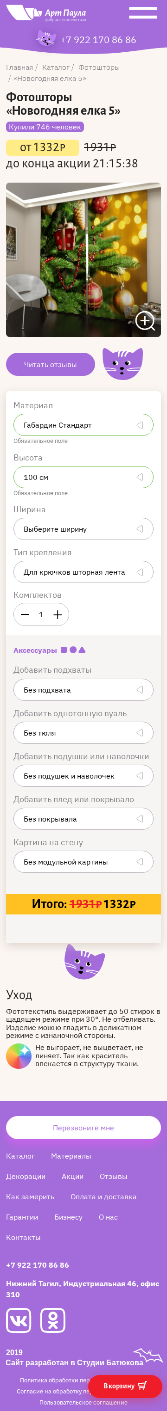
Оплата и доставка (104, 1196)
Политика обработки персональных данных (83, 1380)
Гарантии (22, 1216)
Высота (29, 457)
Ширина (30, 509)
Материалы (71, 1155)
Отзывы (114, 1176)
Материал (34, 405)
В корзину (119, 1386)
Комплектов (37, 594)
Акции (73, 1176)
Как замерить (30, 1196)
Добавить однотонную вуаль (70, 713)
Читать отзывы (50, 364)
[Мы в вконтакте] (23, 1320)
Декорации (25, 1176)
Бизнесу (68, 1216)
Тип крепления (43, 552)
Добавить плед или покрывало (74, 799)
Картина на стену (49, 842)
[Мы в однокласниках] (57, 1320)
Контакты (23, 1237)
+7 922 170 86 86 (98, 40)
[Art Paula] (46, 16)
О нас (108, 1216)
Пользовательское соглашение (83, 1402)
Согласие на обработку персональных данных (83, 1391)
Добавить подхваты (53, 670)
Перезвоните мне (83, 1127)
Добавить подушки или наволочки (82, 756)
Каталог (20, 1155)
